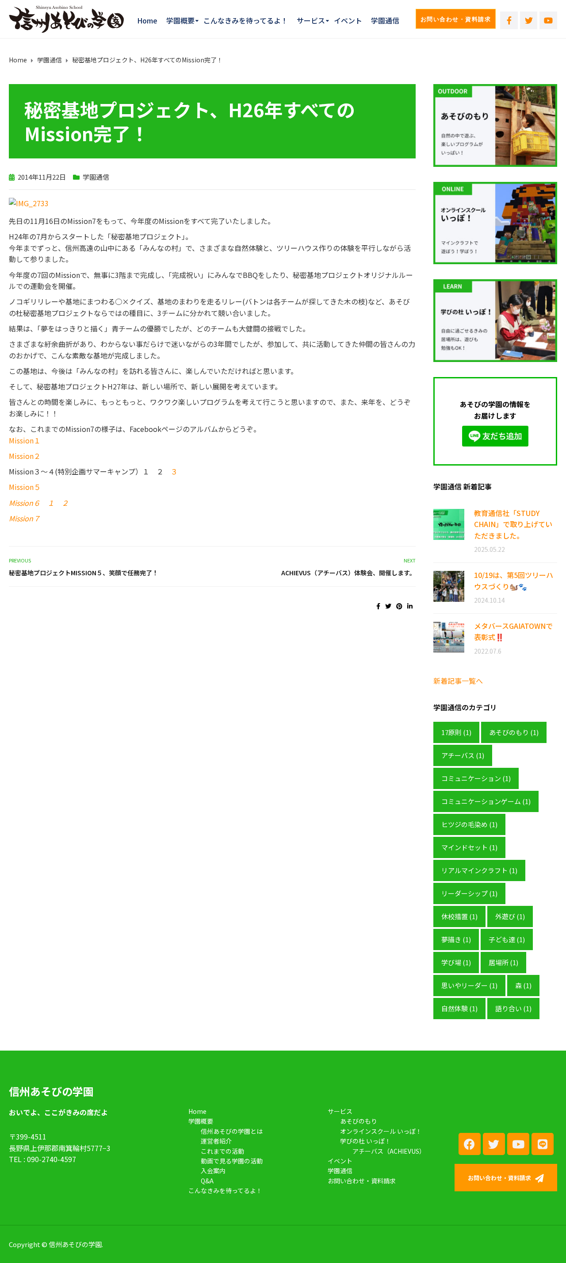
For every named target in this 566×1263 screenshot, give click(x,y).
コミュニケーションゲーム (486, 801)
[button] (456, 19)
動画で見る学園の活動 (232, 1160)
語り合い (513, 1008)
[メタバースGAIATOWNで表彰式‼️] (448, 636)
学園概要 (180, 20)
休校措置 (459, 916)
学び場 (456, 962)
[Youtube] (548, 20)
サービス (311, 20)
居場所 (503, 962)
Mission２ (25, 456)
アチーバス (462, 755)
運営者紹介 (216, 1140)
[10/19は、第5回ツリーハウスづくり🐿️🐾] (448, 586)
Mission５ (25, 486)
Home (147, 20)
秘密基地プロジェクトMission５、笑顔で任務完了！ (83, 572)
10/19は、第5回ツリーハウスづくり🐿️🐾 (513, 581)
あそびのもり (514, 732)
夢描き (456, 939)
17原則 (456, 732)
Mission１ (25, 440)
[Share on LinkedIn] (410, 605)
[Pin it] (399, 605)
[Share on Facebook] (378, 605)
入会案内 (213, 1170)
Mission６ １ (31, 502)
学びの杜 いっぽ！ (365, 1140)
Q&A (207, 1180)
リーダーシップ (469, 893)
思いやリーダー (469, 985)
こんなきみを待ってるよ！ (245, 20)
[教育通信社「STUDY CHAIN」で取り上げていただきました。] (448, 524)
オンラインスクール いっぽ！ (381, 1131)
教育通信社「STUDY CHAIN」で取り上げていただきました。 (513, 524)
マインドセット (469, 847)
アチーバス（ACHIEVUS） (388, 1151)
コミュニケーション (476, 778)
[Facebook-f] (509, 20)
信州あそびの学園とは (232, 1131)
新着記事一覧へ (458, 680)
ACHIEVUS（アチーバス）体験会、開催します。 (348, 572)
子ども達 (507, 939)
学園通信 (385, 20)
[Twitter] (529, 20)
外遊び (510, 916)
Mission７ (24, 518)
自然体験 (459, 1008)
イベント (348, 20)
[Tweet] (388, 605)
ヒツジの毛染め (469, 824)
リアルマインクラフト (479, 870)
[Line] (543, 1144)
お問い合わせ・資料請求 (362, 1180)
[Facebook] (470, 1144)
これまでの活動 (222, 1151)
